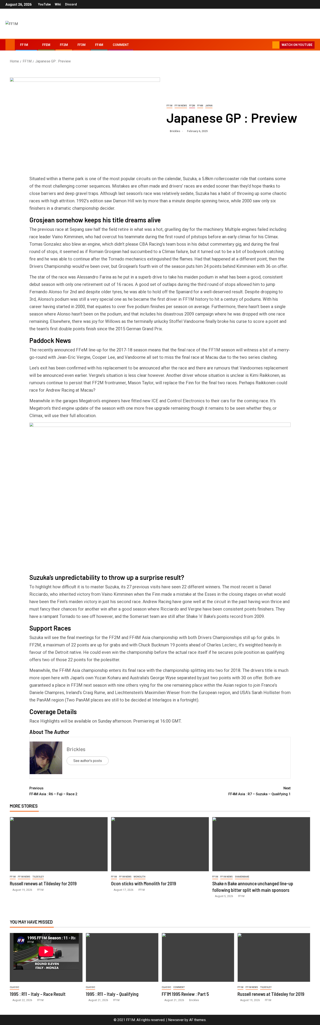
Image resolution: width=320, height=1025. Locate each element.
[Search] (268, 45)
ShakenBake (242, 877)
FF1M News (181, 105)
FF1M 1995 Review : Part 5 (185, 994)
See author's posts (87, 761)
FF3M (81, 45)
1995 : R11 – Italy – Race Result (38, 994)
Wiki (58, 4)
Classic (14, 987)
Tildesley (38, 877)
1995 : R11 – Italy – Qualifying (112, 994)
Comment (121, 45)
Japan (208, 105)
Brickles (175, 131)
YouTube (44, 4)
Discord (71, 4)
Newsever (176, 1020)
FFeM (46, 45)
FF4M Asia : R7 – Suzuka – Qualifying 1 (259, 791)
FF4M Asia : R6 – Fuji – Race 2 (53, 791)
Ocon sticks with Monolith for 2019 (143, 883)
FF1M (24, 45)
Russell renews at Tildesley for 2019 (43, 883)
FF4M (99, 45)
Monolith (139, 877)
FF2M (64, 45)
